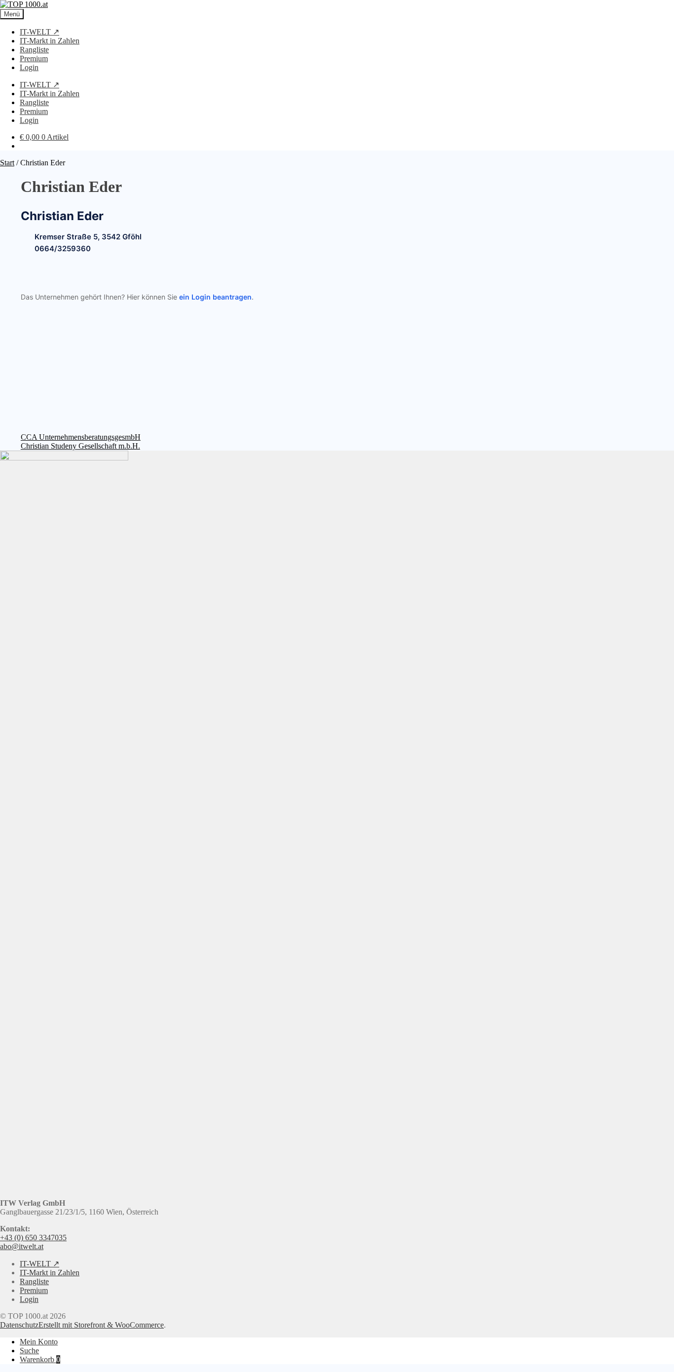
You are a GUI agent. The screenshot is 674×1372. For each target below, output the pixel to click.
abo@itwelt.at (21, 1246)
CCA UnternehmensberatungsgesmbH (81, 437)
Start (7, 162)
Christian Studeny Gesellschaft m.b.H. (80, 446)
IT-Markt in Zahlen (49, 41)
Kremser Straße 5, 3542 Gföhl (88, 236)
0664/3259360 (63, 248)
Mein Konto (39, 1341)
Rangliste (34, 49)
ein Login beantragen (215, 297)
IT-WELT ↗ (39, 32)
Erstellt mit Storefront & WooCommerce (101, 1325)
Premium (34, 58)
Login (29, 67)
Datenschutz (19, 1325)
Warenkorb (40, 1359)
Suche (29, 1350)
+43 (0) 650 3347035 (33, 1237)
